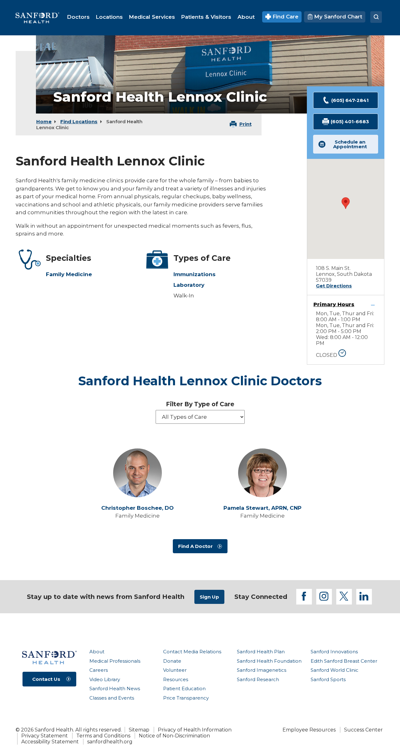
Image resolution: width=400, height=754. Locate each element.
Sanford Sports (328, 679)
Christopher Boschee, (137, 508)
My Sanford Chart (337, 16)
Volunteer (175, 670)
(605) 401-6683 (350, 121)
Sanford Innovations (334, 652)
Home (44, 121)
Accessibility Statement (50, 742)
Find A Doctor (195, 546)
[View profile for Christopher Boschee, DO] (137, 472)
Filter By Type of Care (200, 404)
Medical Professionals (114, 661)
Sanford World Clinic (334, 670)
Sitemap (139, 730)
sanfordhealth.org (109, 742)
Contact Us (46, 679)
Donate (172, 661)
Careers (98, 670)
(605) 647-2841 (350, 100)
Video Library (104, 679)
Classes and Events (111, 698)
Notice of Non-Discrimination (174, 736)
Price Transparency (186, 698)
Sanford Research (258, 679)
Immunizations (194, 274)
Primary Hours (333, 304)
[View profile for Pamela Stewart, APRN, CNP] (262, 472)
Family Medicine (69, 274)
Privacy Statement (44, 736)
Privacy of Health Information (195, 730)
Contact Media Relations (192, 652)
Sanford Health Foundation (269, 661)
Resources (175, 679)
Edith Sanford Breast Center (344, 661)
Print (245, 124)
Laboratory (188, 285)
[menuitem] (78, 17)
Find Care (284, 16)
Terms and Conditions (103, 736)
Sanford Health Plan (261, 652)
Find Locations (79, 121)
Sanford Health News (114, 688)
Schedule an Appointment (350, 144)
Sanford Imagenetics (261, 670)
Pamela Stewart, (262, 508)
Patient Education (184, 688)
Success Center (363, 730)
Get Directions (334, 286)
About (96, 652)
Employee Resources (309, 730)
